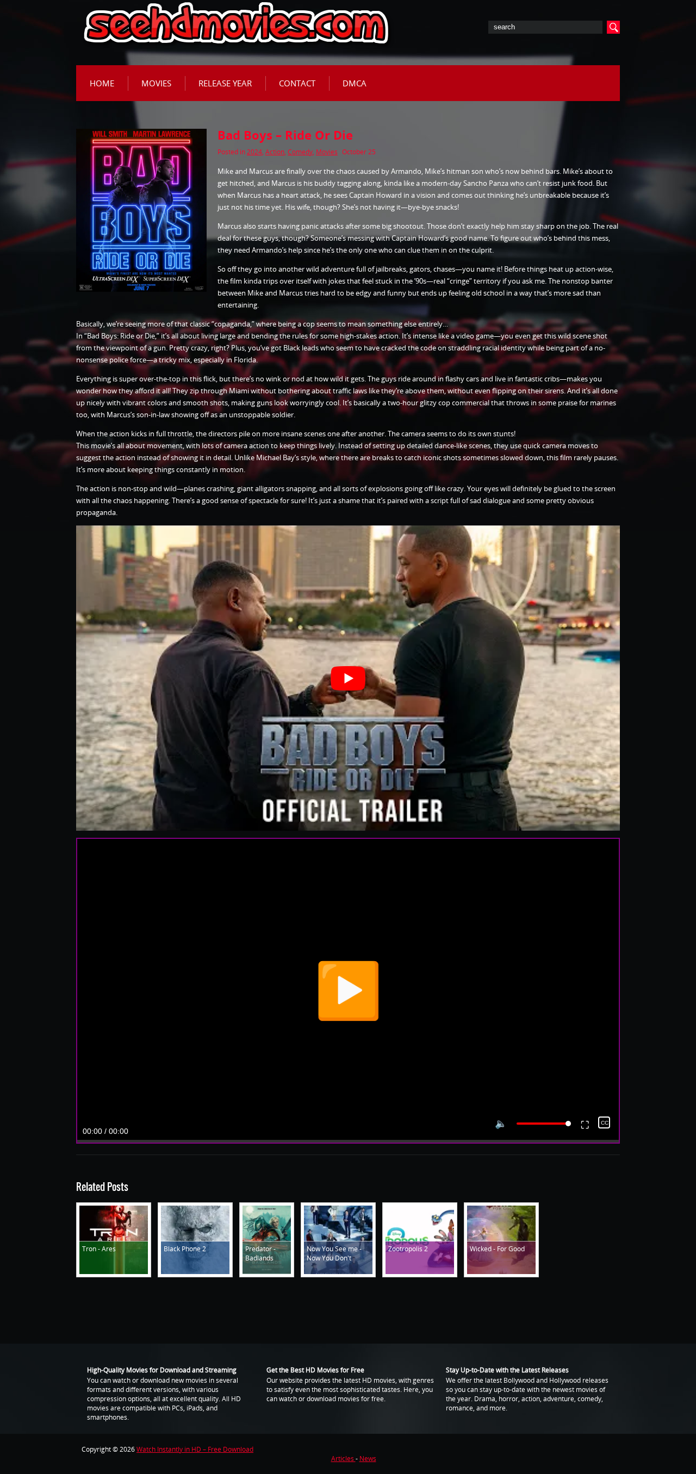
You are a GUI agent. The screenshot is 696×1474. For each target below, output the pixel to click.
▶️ (348, 990)
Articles (343, 1458)
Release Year (225, 83)
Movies (156, 83)
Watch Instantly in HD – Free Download (194, 1449)
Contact (297, 83)
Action (274, 151)
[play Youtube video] (348, 678)
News (367, 1458)
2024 (254, 151)
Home (102, 83)
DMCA (354, 83)
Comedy (300, 151)
